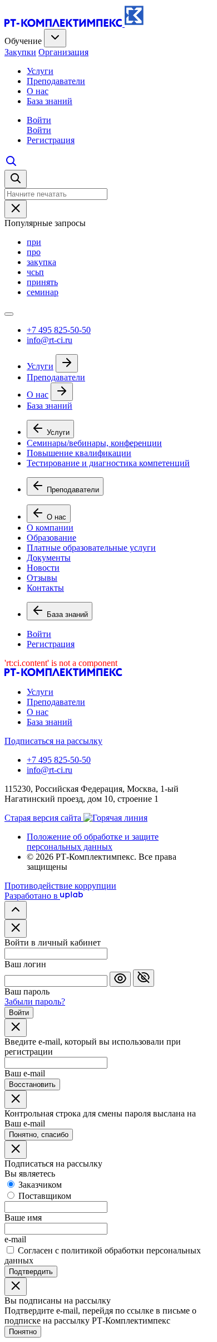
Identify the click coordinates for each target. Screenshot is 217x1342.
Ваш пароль (27, 991)
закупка (41, 262)
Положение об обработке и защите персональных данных (93, 841)
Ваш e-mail (24, 1073)
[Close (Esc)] (15, 928)
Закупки (20, 52)
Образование (51, 537)
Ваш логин (25, 964)
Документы (49, 557)
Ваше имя (23, 1217)
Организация (63, 52)
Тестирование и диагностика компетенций (108, 463)
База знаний (49, 101)
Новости (43, 567)
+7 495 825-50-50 (59, 330)
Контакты (45, 587)
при (34, 242)
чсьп (35, 272)
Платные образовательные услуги (91, 547)
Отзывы (42, 577)
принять (42, 282)
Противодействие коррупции (60, 885)
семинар (42, 292)
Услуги (40, 71)
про (34, 252)
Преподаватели (56, 81)
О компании (50, 527)
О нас (37, 91)
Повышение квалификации (79, 453)
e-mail (15, 1239)
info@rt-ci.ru (49, 340)
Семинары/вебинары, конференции (94, 443)
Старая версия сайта (43, 817)
